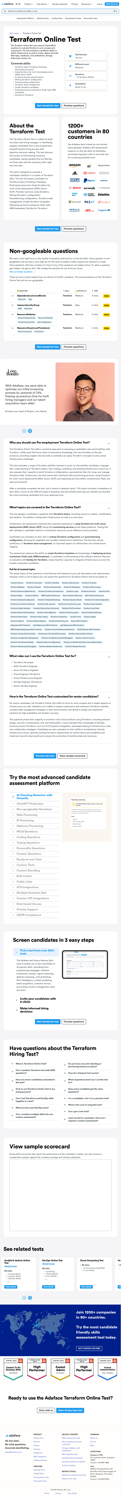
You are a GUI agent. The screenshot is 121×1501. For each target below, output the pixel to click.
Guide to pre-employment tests (74, 1475)
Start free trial (112, 4)
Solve (106, 296)
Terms (46, 1493)
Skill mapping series (70, 1454)
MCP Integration (40, 1457)
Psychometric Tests (73, 18)
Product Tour (38, 1438)
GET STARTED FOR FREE (89, 1348)
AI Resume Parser (40, 1460)
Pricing (36, 1445)
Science (37, 1442)
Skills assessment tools (71, 1438)
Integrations (38, 1453)
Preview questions (74, 105)
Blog (92, 1445)
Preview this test (45, 756)
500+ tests (14, 33)
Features (37, 1449)
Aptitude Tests (43, 18)
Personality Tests (90, 18)
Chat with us (46, 1410)
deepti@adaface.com (13, 1452)
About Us (93, 1438)
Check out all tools (69, 1479)
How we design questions (20, 272)
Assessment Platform (25, 18)
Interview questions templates (73, 1462)
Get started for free (47, 105)
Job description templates (72, 1458)
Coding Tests (57, 18)
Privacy (58, 1493)
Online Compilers (69, 1465)
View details (11, 1287)
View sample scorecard (72, 756)
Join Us (93, 1442)
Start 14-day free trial (70, 1410)
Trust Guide (72, 1493)
